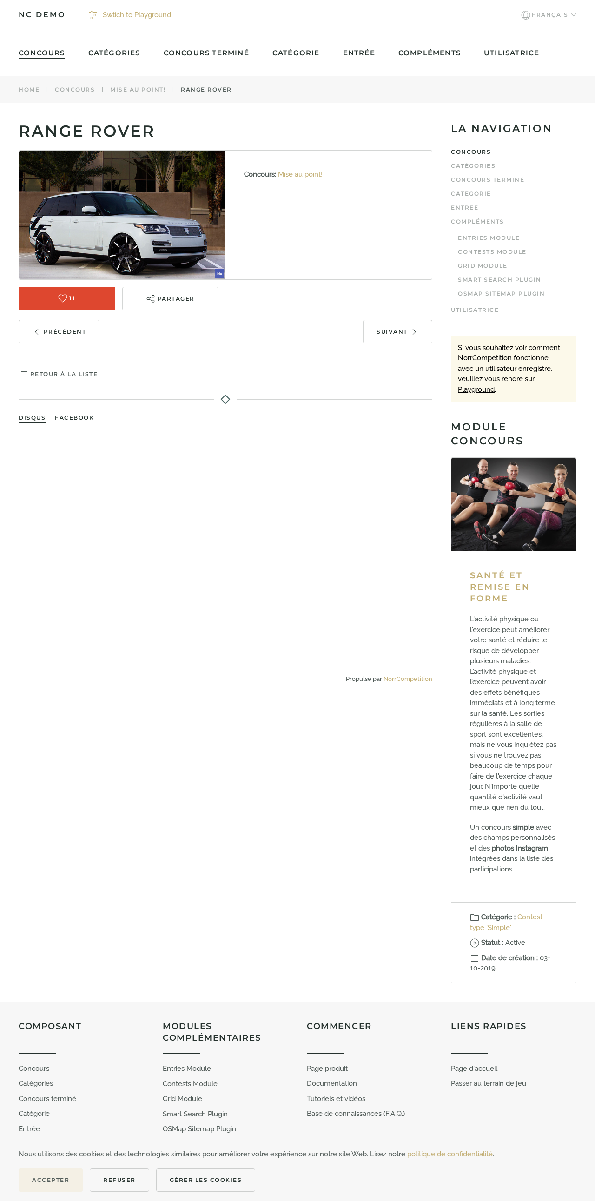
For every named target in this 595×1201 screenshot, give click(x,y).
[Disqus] (225, 549)
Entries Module (489, 237)
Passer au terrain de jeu (488, 1083)
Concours (42, 52)
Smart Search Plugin (195, 1114)
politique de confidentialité (450, 1154)
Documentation (332, 1083)
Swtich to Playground (137, 15)
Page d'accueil (474, 1068)
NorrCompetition (407, 678)
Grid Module (483, 265)
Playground (476, 389)
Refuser (119, 1179)
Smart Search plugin (500, 279)
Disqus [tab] (32, 417)
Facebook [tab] (74, 417)
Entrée (359, 52)
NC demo (42, 14)
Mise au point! (300, 174)
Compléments (477, 221)
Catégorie (296, 52)
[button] (548, 15)
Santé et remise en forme (500, 587)
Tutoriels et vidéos (336, 1099)
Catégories (114, 52)
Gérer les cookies (206, 1179)
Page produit (327, 1068)
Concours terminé (206, 52)
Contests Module (492, 251)
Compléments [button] (429, 52)
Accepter (50, 1179)
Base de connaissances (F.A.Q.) (356, 1113)
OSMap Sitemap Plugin (501, 293)
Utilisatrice (511, 52)
